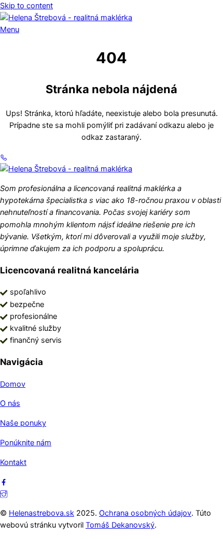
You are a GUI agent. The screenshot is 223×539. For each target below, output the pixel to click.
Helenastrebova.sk (41, 513)
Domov (12, 384)
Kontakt (13, 462)
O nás (10, 403)
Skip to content (26, 5)
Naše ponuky (23, 423)
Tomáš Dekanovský (120, 525)
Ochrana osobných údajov (145, 513)
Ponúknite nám (25, 442)
